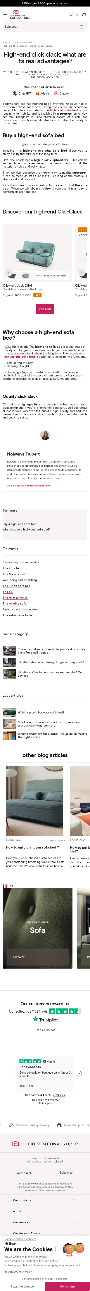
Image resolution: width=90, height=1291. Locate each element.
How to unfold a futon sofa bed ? (32, 847)
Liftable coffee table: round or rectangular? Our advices (50, 674)
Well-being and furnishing (20, 580)
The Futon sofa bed (22, 42)
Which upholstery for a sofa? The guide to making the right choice (52, 735)
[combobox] (45, 26)
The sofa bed (12, 568)
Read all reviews (45, 1030)
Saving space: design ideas (21, 609)
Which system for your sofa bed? (41, 712)
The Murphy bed (14, 574)
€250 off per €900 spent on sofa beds (45, 3)
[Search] (81, 27)
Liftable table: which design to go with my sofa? (51, 662)
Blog (5, 42)
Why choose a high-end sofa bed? (26, 529)
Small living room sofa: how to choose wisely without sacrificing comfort (49, 724)
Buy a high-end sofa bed (19, 524)
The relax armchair (15, 597)
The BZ (8, 591)
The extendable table (17, 615)
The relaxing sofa (14, 603)
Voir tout (45, 309)
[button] (5, 14)
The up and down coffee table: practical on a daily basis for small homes (52, 651)
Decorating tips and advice (21, 562)
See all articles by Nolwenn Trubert (29, 485)
